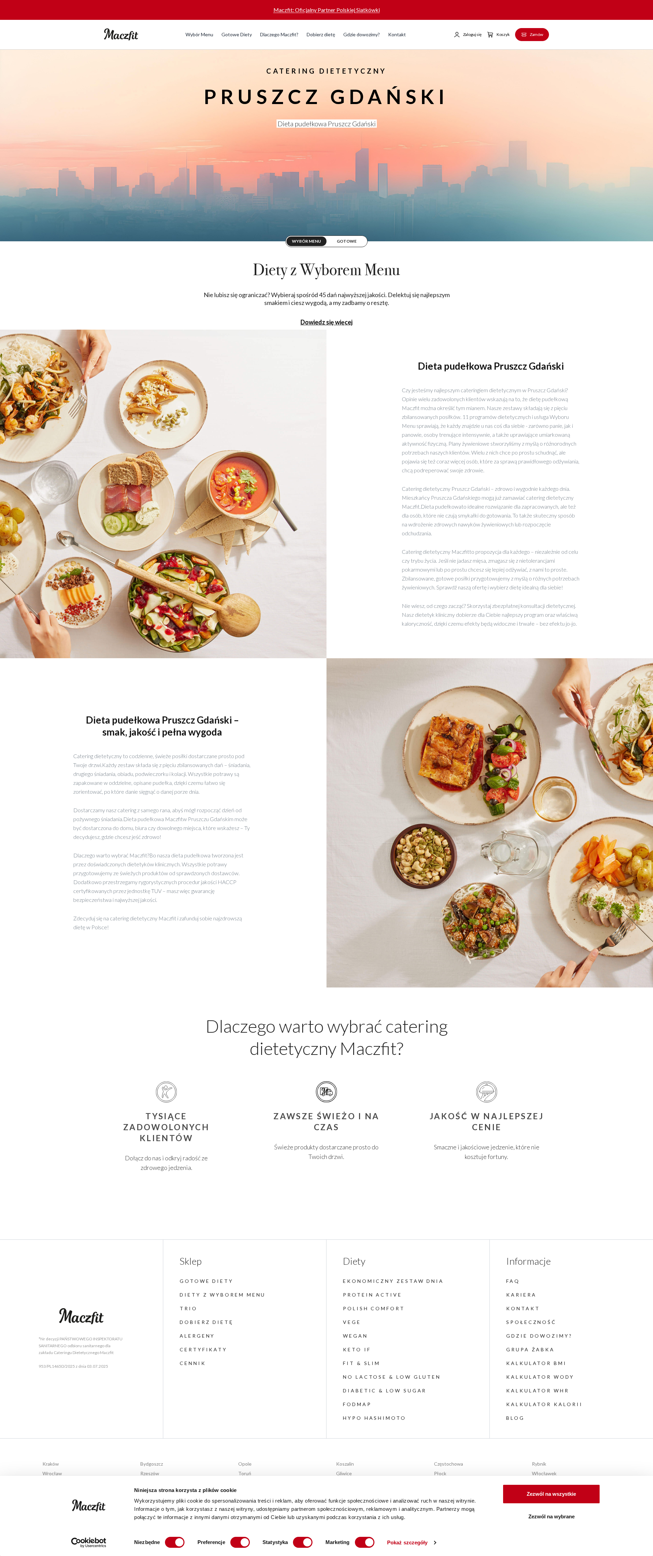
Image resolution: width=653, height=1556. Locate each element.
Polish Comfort (374, 1308)
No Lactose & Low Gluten (392, 1377)
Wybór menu (306, 241)
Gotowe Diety (236, 34)
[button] (467, 34)
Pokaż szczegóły (407, 1542)
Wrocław (52, 1473)
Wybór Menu (199, 34)
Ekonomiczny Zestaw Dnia (393, 1281)
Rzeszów (149, 1473)
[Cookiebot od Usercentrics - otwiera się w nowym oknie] (89, 1543)
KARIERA (521, 1295)
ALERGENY (197, 1336)
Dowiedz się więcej (326, 322)
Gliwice (344, 1473)
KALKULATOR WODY (540, 1377)
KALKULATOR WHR (537, 1390)
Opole (245, 1464)
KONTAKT (523, 1308)
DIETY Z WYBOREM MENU (223, 1295)
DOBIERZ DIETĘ (206, 1322)
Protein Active (372, 1295)
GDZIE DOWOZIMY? (539, 1336)
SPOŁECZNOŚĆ (531, 1322)
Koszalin (345, 1464)
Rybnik (539, 1464)
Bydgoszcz (151, 1464)
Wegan (355, 1336)
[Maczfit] (81, 1316)
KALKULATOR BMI (536, 1363)
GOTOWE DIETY (206, 1281)
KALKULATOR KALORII (544, 1404)
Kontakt (397, 34)
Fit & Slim (361, 1363)
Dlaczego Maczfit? (279, 34)
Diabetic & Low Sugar (384, 1390)
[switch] (240, 1542)
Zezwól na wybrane (551, 1516)
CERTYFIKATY (203, 1349)
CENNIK (193, 1363)
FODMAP (357, 1404)
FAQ (513, 1281)
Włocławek (544, 1473)
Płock (440, 1473)
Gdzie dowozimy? (361, 34)
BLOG (515, 1418)
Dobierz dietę (321, 34)
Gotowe (347, 241)
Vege (352, 1322)
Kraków (50, 1464)
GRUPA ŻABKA (530, 1349)
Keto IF (357, 1349)
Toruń (244, 1473)
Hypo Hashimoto (374, 1418)
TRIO (188, 1308)
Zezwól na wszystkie (551, 1494)
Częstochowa (448, 1464)
